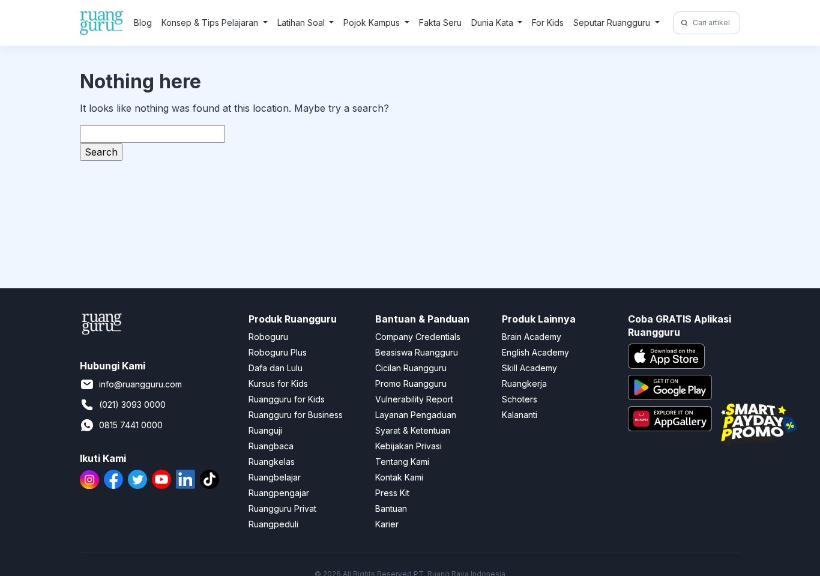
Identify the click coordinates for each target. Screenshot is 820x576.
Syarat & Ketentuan (412, 430)
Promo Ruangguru (411, 383)
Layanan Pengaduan (415, 415)
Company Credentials (417, 337)
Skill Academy (529, 368)
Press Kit (392, 493)
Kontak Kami (399, 477)
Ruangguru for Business (296, 415)
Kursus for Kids (278, 383)
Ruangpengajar (279, 493)
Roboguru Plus (278, 352)
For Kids (548, 22)
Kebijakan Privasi (408, 446)
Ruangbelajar (275, 477)
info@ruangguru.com (140, 384)
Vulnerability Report (414, 399)
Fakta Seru (440, 22)
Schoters (519, 399)
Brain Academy (531, 337)
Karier (387, 524)
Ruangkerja (524, 383)
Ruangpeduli (273, 524)
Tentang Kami (402, 461)
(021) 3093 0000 (132, 404)
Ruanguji (265, 430)
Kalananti (519, 415)
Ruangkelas (272, 461)
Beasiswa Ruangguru (416, 352)
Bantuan (391, 508)
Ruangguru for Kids (287, 399)
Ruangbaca (271, 446)
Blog (143, 22)
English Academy (535, 352)
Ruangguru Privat (282, 508)
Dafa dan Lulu (276, 368)
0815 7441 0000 (131, 425)
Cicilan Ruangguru (411, 368)
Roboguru (268, 337)
